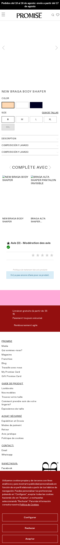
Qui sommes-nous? (12, 350)
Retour (5, 429)
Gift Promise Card (11, 376)
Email (4, 450)
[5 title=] (52, 255)
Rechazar (30, 528)
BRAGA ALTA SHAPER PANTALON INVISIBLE (38, 220)
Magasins (7, 354)
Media (5, 346)
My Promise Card (11, 371)
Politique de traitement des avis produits (30, 270)
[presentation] (4, 47)
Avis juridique (9, 433)
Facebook (7, 468)
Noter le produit (30, 265)
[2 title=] (38, 255)
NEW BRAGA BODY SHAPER (12, 220)
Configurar (30, 517)
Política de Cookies (29, 504)
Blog (4, 363)
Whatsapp (7, 454)
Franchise (7, 358)
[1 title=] (33, 255)
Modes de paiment (12, 425)
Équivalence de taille (13, 408)
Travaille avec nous (12, 367)
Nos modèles (9, 392)
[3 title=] (42, 255)
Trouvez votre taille (12, 396)
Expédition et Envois (13, 420)
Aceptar (30, 538)
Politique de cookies (13, 438)
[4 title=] (47, 255)
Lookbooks (7, 388)
